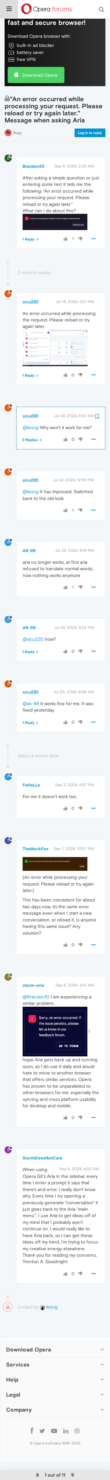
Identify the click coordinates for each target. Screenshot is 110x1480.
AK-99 (29, 550)
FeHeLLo (31, 784)
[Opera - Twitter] (42, 1430)
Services (17, 1364)
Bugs (17, 132)
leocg (51, 1306)
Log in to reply (90, 133)
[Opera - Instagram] (77, 1430)
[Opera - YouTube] (54, 1430)
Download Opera (39, 75)
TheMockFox (36, 848)
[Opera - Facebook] (32, 1430)
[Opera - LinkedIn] (66, 1430)
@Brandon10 (36, 996)
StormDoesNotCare (42, 1157)
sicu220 (30, 301)
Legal (13, 1394)
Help (12, 1379)
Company (19, 1409)
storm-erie (33, 985)
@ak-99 (31, 703)
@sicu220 (33, 639)
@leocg (30, 427)
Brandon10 (33, 166)
